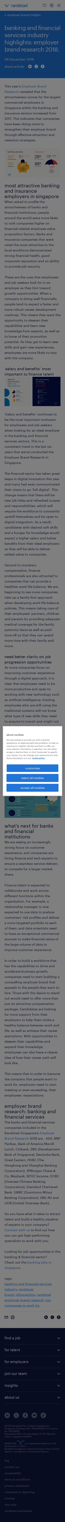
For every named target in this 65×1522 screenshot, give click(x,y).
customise (32, 768)
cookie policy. (38, 758)
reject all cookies (32, 777)
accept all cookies (32, 787)
